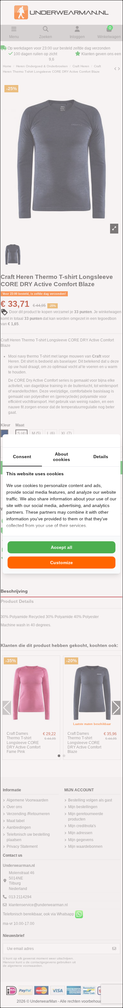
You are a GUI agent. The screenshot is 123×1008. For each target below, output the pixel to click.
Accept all (61, 547)
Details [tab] (100, 456)
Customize (61, 562)
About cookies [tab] (61, 456)
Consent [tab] (22, 456)
